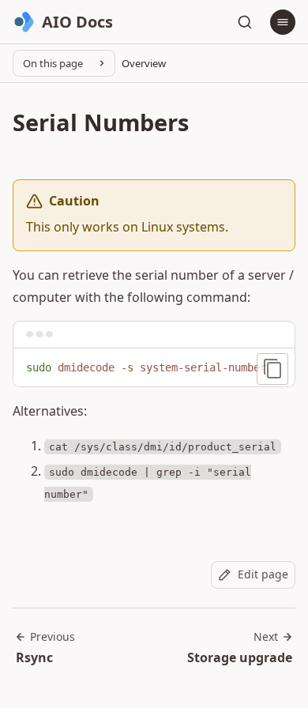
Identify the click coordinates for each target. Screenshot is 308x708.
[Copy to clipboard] (272, 369)
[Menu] (282, 22)
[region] (154, 368)
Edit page (263, 574)
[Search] (244, 22)
